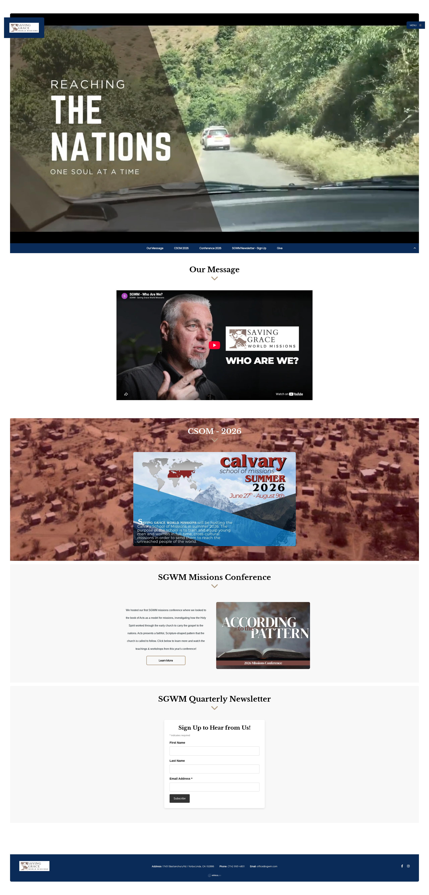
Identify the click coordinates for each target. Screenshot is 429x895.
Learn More (166, 660)
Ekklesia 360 (214, 875)
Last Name (177, 760)
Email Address (181, 778)
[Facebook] (402, 866)
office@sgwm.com (267, 866)
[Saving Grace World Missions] (24, 27)
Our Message (155, 248)
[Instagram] (408, 866)
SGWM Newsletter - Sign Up (249, 248)
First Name (177, 742)
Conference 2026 (210, 248)
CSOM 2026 (181, 248)
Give (280, 248)
